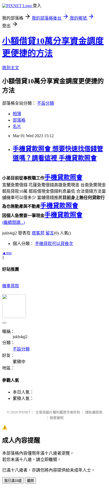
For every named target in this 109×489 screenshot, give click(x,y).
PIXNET (24, 412)
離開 (30, 481)
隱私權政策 (93, 412)
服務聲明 (56, 418)
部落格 (19, 120)
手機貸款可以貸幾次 (54, 243)
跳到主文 (10, 68)
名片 (17, 126)
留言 (50, 233)
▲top (7, 253)
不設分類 (45, 103)
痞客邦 (38, 233)
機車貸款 (10, 286)
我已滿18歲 (13, 481)
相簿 (17, 114)
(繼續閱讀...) (13, 222)
